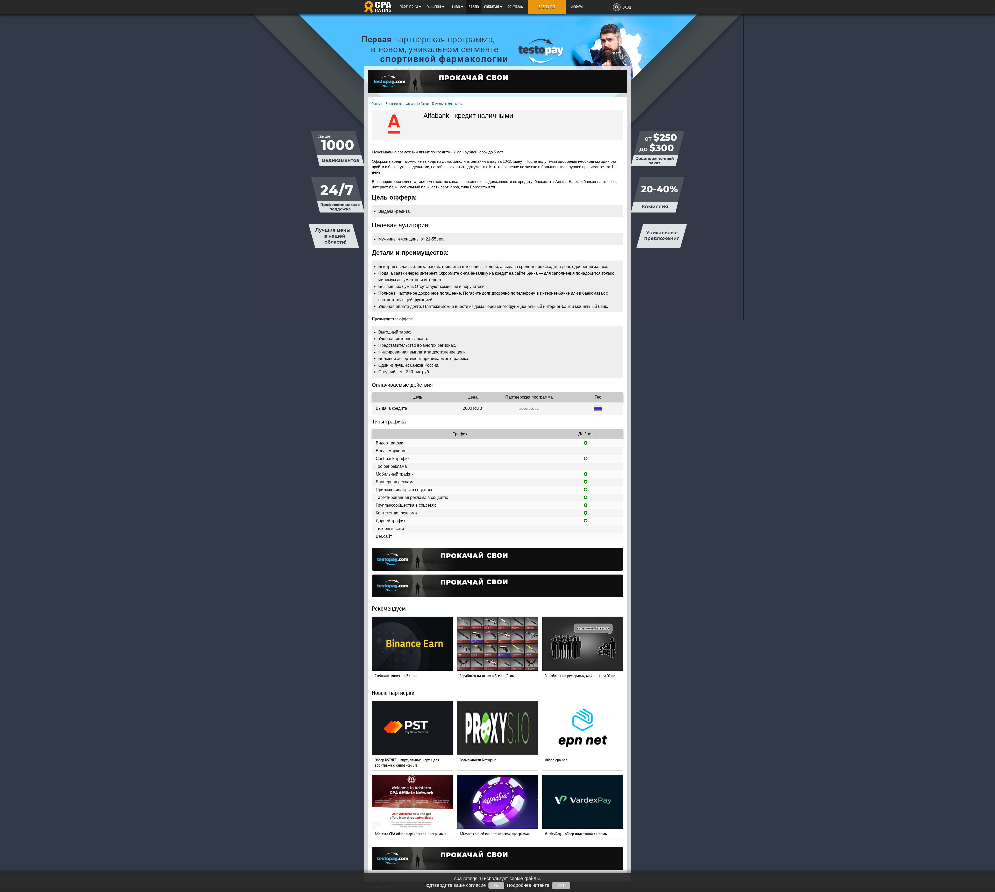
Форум (577, 7)
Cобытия (492, 7)
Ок (496, 885)
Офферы (434, 7)
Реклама (515, 7)
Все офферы (394, 104)
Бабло (473, 7)
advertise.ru (529, 408)
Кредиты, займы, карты (447, 104)
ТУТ (561, 885)
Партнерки (409, 7)
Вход (627, 7)
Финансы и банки (417, 104)
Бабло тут (546, 7)
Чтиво (455, 7)
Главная (377, 104)
